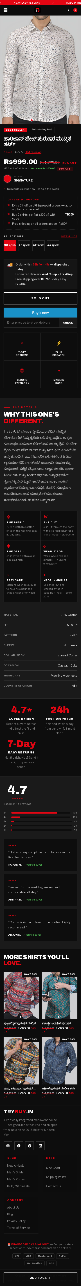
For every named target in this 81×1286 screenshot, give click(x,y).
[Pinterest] (29, 1145)
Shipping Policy (56, 1177)
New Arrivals (15, 1166)
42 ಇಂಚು (38, 245)
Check (68, 322)
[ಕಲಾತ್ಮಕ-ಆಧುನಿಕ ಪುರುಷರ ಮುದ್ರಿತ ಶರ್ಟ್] (59, 995)
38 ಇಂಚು (10, 245)
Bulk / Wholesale (18, 1186)
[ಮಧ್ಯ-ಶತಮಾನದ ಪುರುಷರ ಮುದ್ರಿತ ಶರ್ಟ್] (21, 1060)
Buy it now (40, 313)
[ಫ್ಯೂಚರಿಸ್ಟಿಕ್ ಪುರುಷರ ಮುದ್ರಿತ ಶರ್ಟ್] (21, 995)
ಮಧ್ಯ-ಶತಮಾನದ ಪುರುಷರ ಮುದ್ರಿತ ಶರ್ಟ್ (26, 1088)
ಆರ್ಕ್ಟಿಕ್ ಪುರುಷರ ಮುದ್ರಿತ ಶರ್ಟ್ (59, 1088)
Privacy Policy (16, 1221)
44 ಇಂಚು (53, 245)
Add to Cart (40, 1277)
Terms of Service (18, 1228)
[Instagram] (8, 1145)
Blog (10, 1214)
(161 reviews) (33, 152)
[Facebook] (18, 1145)
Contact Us (53, 1186)
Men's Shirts (15, 1172)
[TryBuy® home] (37, 10)
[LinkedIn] (40, 1145)
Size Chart (53, 1168)
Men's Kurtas (16, 1179)
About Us (13, 1207)
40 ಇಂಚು (24, 245)
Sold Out (40, 298)
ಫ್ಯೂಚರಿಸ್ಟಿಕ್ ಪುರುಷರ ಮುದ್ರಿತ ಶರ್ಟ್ (23, 1023)
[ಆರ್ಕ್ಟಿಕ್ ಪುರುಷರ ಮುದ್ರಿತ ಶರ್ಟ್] (59, 1060)
